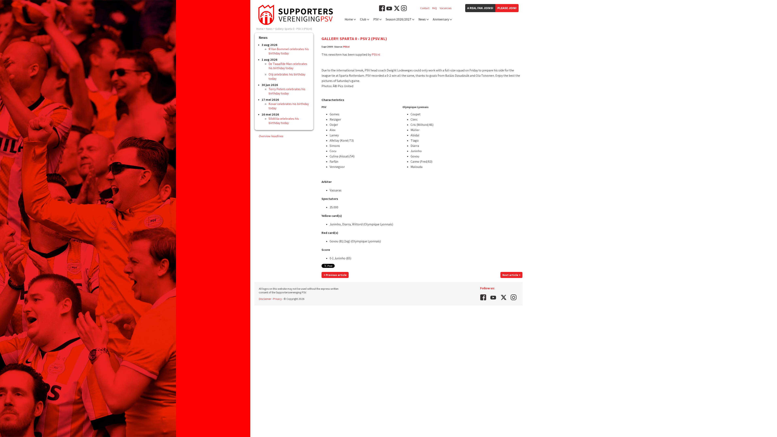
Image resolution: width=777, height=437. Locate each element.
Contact (424, 8)
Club (363, 19)
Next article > (511, 275)
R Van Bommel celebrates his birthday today (289, 51)
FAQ (434, 8)
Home (349, 19)
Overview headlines (271, 136)
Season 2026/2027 (398, 19)
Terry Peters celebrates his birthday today (287, 91)
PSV (376, 19)
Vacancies (445, 8)
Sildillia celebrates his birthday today (284, 121)
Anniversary (441, 19)
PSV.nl (346, 46)
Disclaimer (265, 299)
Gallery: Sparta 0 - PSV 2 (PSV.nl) (293, 29)
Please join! (507, 8)
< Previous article (335, 275)
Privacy (277, 299)
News (422, 19)
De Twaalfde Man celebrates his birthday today (288, 66)
